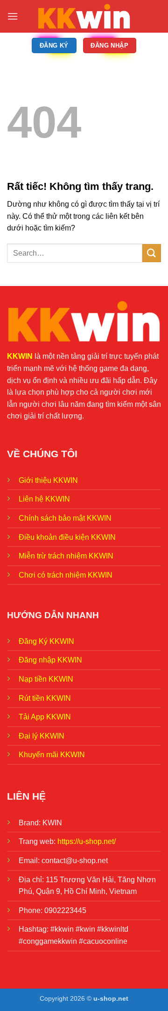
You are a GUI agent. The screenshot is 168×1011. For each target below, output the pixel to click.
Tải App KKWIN (45, 717)
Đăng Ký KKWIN (46, 641)
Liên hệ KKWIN (44, 499)
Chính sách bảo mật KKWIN (65, 518)
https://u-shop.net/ (86, 841)
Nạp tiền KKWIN (46, 679)
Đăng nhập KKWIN (50, 660)
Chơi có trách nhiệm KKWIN (65, 575)
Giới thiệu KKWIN (48, 480)
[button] (12, 16)
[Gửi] (151, 253)
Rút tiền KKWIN (45, 698)
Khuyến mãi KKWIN (52, 755)
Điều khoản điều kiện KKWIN (67, 537)
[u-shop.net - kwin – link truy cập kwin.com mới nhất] (84, 16)
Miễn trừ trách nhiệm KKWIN (66, 556)
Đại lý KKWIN (41, 736)
